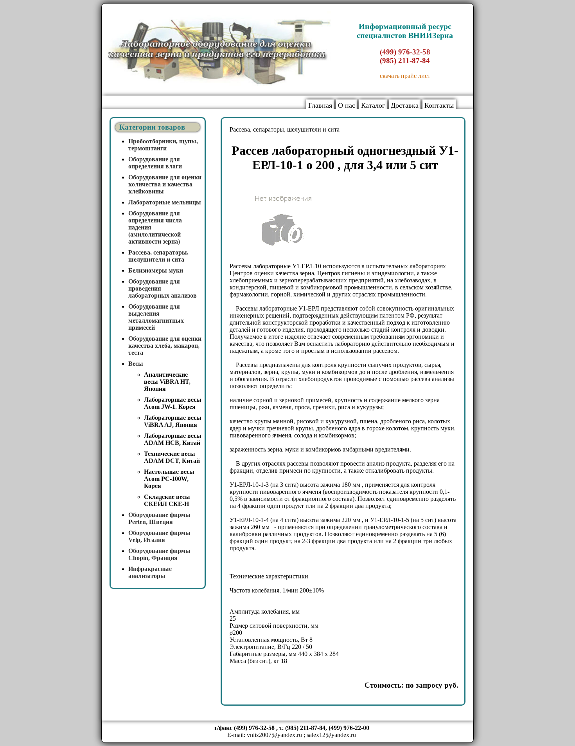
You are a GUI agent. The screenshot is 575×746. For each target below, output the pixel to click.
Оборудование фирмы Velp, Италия (159, 536)
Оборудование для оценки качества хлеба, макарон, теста (164, 345)
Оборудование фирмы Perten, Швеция (159, 518)
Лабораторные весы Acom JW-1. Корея (172, 403)
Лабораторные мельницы (164, 202)
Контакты (439, 105)
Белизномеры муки (155, 270)
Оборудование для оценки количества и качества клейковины (164, 184)
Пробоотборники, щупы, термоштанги (163, 145)
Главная (320, 105)
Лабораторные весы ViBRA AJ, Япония (172, 421)
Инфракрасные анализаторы (150, 572)
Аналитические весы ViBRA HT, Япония (167, 381)
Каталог (373, 105)
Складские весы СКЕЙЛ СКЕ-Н (167, 500)
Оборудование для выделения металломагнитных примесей (156, 317)
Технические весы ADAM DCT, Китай (172, 457)
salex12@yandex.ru (331, 735)
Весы (135, 363)
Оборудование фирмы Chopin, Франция (159, 554)
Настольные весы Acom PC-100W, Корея (169, 478)
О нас (346, 105)
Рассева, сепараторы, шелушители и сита (158, 256)
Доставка (405, 105)
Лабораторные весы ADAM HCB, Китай (172, 439)
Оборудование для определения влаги (155, 163)
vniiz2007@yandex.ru (274, 735)
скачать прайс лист (405, 75)
